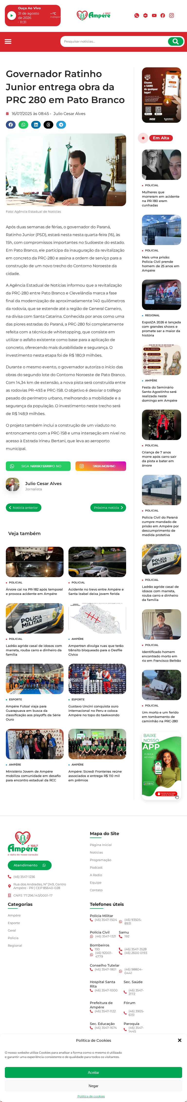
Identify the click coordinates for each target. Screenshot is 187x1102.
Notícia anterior (25, 508)
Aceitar (93, 1072)
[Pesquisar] (175, 41)
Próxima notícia (106, 508)
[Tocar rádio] (11, 15)
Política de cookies (91, 1096)
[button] (179, 1040)
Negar (93, 1086)
